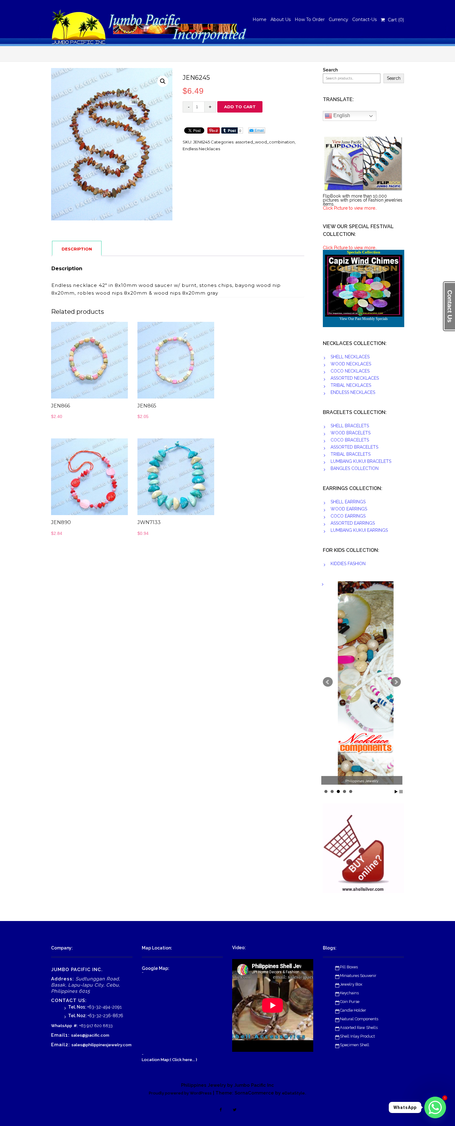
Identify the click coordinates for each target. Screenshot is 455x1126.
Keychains (349, 993)
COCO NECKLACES (350, 371)
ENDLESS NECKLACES (353, 392)
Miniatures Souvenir (358, 975)
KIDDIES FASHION (348, 563)
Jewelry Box (351, 984)
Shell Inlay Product (357, 1036)
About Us (281, 19)
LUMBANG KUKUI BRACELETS (361, 461)
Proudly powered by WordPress (180, 1093)
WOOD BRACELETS (350, 432)
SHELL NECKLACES (350, 356)
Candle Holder (353, 1010)
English (341, 115)
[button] (162, 81)
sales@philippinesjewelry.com (102, 1045)
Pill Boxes (349, 967)
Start (396, 791)
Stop (401, 791)
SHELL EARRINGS (348, 501)
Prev (328, 682)
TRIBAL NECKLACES (351, 385)
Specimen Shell (354, 1045)
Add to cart (240, 106)
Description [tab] (77, 248)
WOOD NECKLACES (351, 363)
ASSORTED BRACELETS (354, 447)
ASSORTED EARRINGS (353, 523)
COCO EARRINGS (348, 516)
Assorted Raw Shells (359, 1027)
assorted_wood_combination (265, 141)
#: (76, 1025)
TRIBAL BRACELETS (350, 454)
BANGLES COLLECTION (355, 468)
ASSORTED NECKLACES (355, 378)
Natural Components (359, 1019)
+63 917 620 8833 (96, 1025)
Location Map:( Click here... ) (169, 1059)
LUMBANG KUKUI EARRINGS (359, 530)
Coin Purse (349, 1001)
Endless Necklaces (201, 148)
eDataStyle (293, 1093)
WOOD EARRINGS (349, 508)
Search (330, 70)
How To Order (310, 19)
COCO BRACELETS (350, 439)
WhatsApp (61, 1025)
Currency (338, 19)
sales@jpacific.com (90, 1035)
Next (396, 682)
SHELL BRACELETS (350, 425)
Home (259, 19)
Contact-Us (364, 19)
